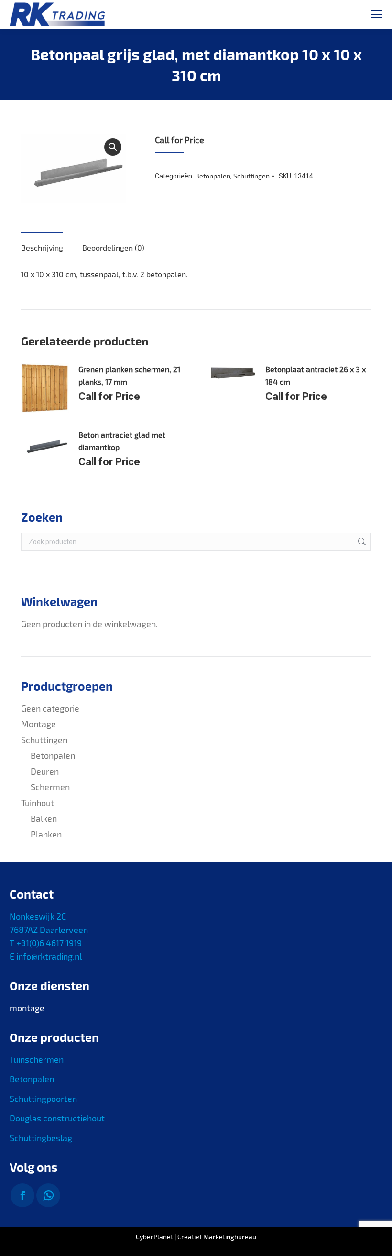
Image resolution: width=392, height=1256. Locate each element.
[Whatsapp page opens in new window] (48, 1195)
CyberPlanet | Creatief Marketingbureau (196, 1237)
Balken (44, 818)
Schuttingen (251, 176)
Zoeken (361, 542)
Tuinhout (37, 802)
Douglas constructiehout (57, 1118)
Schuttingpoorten (43, 1098)
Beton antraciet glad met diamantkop (121, 440)
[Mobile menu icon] (376, 14)
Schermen (50, 787)
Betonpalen (212, 176)
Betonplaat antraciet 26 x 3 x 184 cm (315, 375)
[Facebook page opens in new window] (22, 1195)
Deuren (45, 771)
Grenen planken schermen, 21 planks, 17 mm (129, 375)
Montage (38, 724)
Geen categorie (50, 708)
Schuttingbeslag (41, 1137)
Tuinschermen (37, 1059)
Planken (46, 834)
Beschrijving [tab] (42, 247)
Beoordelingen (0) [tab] (113, 247)
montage (27, 1008)
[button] (112, 147)
